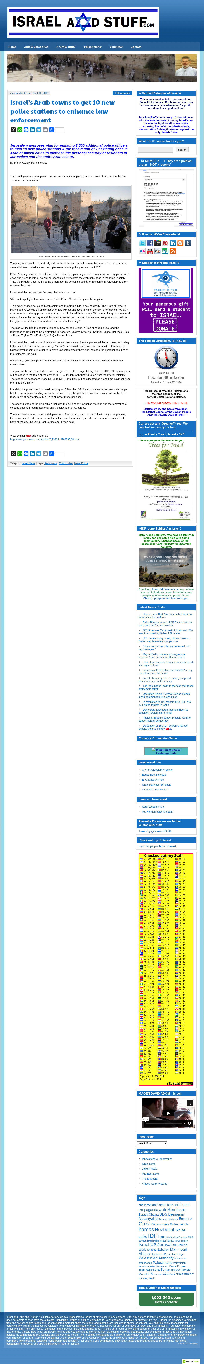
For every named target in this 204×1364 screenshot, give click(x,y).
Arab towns (50, 463)
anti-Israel (145, 1205)
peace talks (145, 1269)
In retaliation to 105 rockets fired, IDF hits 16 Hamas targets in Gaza (165, 703)
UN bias (158, 1274)
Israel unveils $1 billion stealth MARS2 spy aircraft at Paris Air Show (165, 672)
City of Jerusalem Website (157, 769)
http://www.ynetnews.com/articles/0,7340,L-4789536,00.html (44, 439)
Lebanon (163, 1249)
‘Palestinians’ (92, 46)
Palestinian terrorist (159, 1266)
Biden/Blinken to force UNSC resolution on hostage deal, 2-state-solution (165, 624)
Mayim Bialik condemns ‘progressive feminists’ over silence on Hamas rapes (162, 656)
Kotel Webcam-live (153, 806)
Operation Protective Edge (167, 1254)
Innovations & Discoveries (157, 1158)
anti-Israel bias (162, 1205)
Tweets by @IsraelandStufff (155, 831)
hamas (146, 1229)
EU (190, 1218)
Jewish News (149, 1168)
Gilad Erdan (66, 463)
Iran (161, 1236)
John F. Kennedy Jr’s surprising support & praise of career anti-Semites (165, 679)
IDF (152, 1235)
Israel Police (81, 463)
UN (150, 1274)
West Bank (169, 1274)
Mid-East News (151, 1173)
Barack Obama (149, 1214)
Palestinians (162, 1262)
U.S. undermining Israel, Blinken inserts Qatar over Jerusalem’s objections (164, 640)
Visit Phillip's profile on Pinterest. (158, 846)
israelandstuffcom (20, 93)
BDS (163, 1214)
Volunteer (116, 46)
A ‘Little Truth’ (66, 46)
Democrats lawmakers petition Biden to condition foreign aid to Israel (163, 711)
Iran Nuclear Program (176, 1237)
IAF (178, 1230)
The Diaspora (149, 1178)
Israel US (148, 1244)
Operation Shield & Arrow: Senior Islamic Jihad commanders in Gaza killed (164, 695)
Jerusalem (167, 1244)
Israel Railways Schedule (156, 784)
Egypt (183, 1218)
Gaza (145, 1223)
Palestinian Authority (156, 1258)
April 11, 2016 (40, 93)
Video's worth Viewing (154, 1183)
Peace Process (178, 1266)
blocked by (166, 1299)
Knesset (152, 1249)
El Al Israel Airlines (153, 779)
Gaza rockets (160, 1224)
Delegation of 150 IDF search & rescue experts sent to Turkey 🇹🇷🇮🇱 (163, 727)
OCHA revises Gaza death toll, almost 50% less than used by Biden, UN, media (166, 632)
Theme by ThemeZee (188, 1343)
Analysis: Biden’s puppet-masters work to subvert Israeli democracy (165, 719)
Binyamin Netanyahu (168, 1219)
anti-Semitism (172, 1209)
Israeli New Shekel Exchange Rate (168, 751)
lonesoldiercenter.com (165, 589)
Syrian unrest (170, 1269)
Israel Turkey (181, 1241)
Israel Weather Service (155, 789)
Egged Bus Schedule (154, 774)
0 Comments (122, 93)
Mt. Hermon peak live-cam (157, 811)
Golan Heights (179, 1224)
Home (12, 46)
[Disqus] (70, 522)
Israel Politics (167, 1240)
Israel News (28, 463)
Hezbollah (165, 1229)
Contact (136, 46)
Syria (156, 1269)
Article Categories (36, 46)
